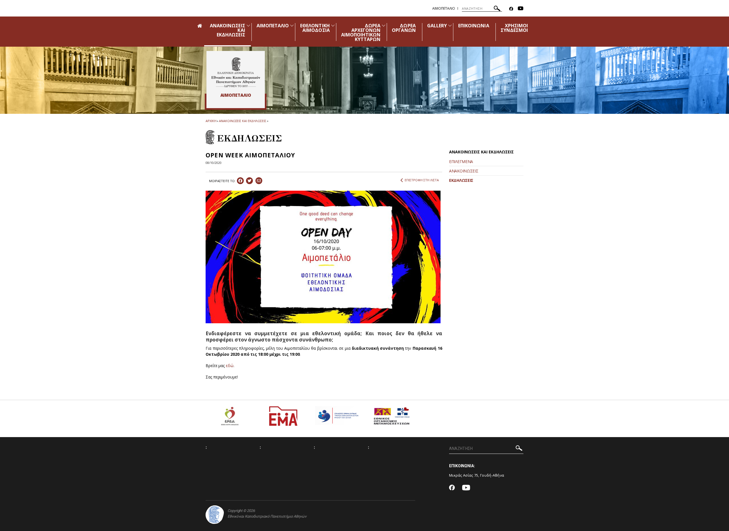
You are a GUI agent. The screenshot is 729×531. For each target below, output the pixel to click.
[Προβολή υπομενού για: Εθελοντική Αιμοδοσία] (333, 25)
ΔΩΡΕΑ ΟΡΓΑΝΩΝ (403, 27)
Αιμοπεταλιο (443, 8)
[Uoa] (215, 514)
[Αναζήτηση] (497, 9)
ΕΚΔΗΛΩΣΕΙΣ (461, 180)
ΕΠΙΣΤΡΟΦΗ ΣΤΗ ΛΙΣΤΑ (422, 180)
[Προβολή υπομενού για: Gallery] (450, 25)
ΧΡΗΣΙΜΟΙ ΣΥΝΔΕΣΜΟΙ (514, 27)
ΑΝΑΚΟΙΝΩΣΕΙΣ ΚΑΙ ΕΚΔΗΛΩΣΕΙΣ (242, 121)
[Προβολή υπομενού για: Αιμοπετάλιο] (292, 25)
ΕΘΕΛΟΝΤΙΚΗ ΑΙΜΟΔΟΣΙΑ (315, 27)
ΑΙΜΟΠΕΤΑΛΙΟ (273, 25)
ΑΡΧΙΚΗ (211, 121)
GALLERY (437, 25)
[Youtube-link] (520, 9)
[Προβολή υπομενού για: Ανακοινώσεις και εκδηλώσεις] (248, 25)
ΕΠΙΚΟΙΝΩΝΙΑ (473, 25)
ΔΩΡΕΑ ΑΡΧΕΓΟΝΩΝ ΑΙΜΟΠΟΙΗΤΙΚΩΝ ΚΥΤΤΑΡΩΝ (361, 32)
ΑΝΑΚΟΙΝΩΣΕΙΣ (463, 171)
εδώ (230, 365)
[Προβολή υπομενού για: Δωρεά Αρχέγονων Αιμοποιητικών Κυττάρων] (383, 25)
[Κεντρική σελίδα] (235, 72)
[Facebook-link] (511, 9)
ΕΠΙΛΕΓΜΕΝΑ (461, 161)
